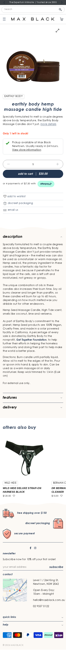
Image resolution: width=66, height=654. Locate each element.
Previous (4, 2)
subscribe (56, 566)
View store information (26, 150)
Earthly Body (13, 96)
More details (48, 124)
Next (61, 2)
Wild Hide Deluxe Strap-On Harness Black (22, 490)
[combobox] (33, 9)
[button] (5, 196)
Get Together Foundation (31, 340)
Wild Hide (10, 483)
